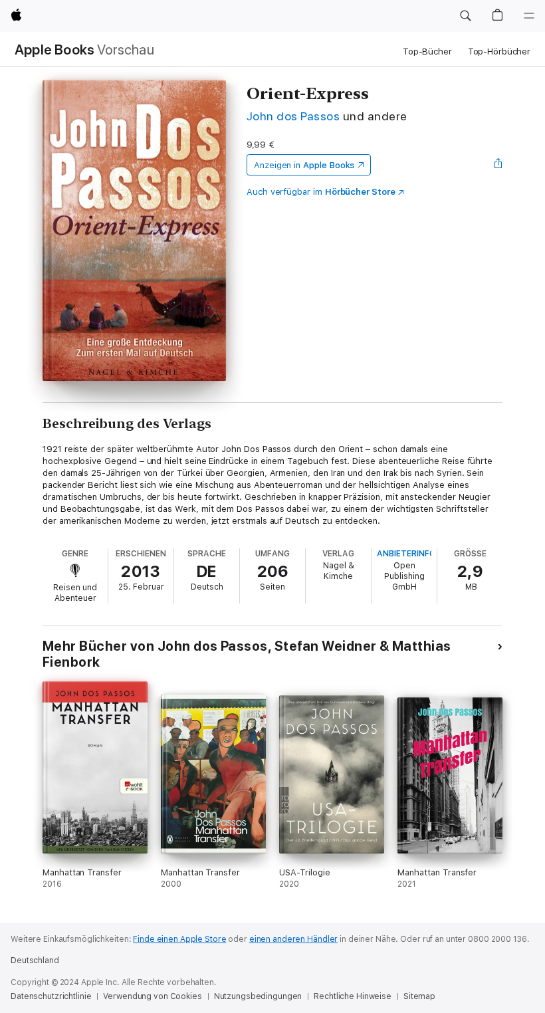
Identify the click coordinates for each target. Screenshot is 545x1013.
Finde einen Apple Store (179, 939)
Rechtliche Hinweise (352, 996)
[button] (465, 16)
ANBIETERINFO (406, 553)
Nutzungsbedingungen (258, 996)
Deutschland (35, 960)
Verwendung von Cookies (152, 996)
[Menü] (529, 16)
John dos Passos (293, 116)
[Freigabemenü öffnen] (498, 164)
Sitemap (419, 996)
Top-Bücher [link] (427, 51)
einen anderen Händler (293, 939)
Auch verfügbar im (321, 192)
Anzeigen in (304, 165)
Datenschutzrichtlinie (51, 996)
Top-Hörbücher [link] (499, 51)
